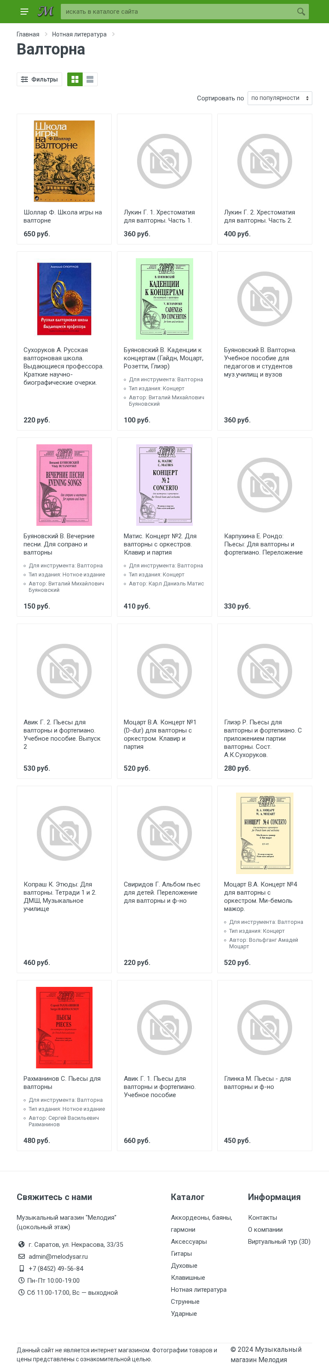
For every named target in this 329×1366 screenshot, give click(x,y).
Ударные (184, 1314)
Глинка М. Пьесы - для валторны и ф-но (257, 1083)
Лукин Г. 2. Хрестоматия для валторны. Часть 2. (259, 216)
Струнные (185, 1302)
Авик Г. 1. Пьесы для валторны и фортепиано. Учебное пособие (160, 1087)
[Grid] (75, 79)
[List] (90, 79)
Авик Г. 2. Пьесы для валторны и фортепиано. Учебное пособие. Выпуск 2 (62, 734)
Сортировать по (220, 98)
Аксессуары (189, 1241)
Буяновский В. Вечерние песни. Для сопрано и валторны (59, 544)
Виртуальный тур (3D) (279, 1241)
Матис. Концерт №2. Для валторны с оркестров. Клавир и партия (160, 544)
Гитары (181, 1253)
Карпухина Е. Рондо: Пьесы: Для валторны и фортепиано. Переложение (263, 544)
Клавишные (188, 1278)
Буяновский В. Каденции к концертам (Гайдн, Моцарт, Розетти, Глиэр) (163, 358)
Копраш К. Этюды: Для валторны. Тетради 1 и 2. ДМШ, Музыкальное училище (60, 897)
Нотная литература (199, 1290)
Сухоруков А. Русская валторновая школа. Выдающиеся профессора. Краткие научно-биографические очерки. (64, 366)
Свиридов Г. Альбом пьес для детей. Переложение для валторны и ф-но (162, 893)
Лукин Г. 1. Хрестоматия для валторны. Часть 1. (159, 216)
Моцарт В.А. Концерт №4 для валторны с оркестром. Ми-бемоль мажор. (260, 897)
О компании (265, 1229)
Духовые (184, 1266)
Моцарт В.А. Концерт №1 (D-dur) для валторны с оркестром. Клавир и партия (160, 734)
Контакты (262, 1217)
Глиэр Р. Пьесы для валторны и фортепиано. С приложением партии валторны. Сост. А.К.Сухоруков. (263, 738)
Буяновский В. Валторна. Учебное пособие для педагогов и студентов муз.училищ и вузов (260, 362)
